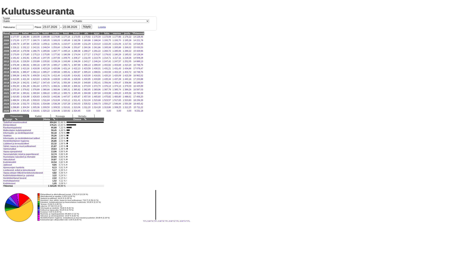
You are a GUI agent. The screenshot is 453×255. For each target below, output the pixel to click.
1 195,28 (127, 40)
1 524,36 (15, 104)
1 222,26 (106, 44)
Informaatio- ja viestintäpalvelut (18, 133)
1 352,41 (96, 83)
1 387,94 (15, 93)
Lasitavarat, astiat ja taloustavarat (19, 170)
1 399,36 (15, 76)
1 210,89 (76, 44)
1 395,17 (55, 65)
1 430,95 (86, 79)
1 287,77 (55, 51)
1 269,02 (127, 47)
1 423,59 (86, 68)
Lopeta (102, 27)
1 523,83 (127, 100)
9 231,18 (139, 111)
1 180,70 (35, 40)
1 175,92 (86, 37)
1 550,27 (106, 104)
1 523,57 (106, 100)
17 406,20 (138, 97)
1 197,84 (25, 44)
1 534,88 (45, 104)
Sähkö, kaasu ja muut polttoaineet (19, 146)
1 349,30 (76, 83)
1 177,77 (25, 40)
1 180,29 (117, 54)
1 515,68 (96, 100)
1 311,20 (86, 107)
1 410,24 (127, 65)
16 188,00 (138, 83)
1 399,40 (96, 65)
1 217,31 (127, 44)
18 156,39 (138, 100)
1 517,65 (117, 100)
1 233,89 (35, 61)
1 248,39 (76, 61)
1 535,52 (86, 104)
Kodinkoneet (9, 183)
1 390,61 (25, 93)
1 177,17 (86, 54)
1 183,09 (35, 37)
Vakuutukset (9, 159)
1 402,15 (117, 72)
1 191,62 (15, 58)
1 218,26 (127, 58)
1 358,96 (127, 83)
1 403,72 (127, 72)
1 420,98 (55, 68)
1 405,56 (127, 93)
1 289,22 (127, 51)
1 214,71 (106, 58)
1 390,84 (35, 93)
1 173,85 (25, 54)
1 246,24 (96, 61)
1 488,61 (127, 97)
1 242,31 (35, 47)
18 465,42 (138, 104)
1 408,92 (15, 68)
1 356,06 (106, 83)
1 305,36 (35, 107)
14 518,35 (138, 44)
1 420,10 (106, 76)
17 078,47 (138, 68)
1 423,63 (35, 79)
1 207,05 (45, 58)
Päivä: (38, 27)
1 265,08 (106, 47)
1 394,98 (86, 93)
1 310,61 (66, 107)
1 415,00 (86, 76)
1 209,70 (66, 58)
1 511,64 (45, 100)
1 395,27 (45, 72)
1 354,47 (117, 83)
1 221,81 (15, 61)
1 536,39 (55, 104)
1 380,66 (45, 90)
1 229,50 (25, 61)
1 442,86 (55, 97)
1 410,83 (15, 97)
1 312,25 (127, 107)
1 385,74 (117, 90)
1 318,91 (35, 111)
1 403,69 (117, 65)
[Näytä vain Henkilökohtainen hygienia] (67, 141)
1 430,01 (96, 68)
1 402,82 (106, 65)
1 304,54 (25, 107)
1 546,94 (117, 104)
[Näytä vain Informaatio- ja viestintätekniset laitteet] (67, 138)
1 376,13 (106, 86)
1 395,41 (66, 72)
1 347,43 (45, 83)
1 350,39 (66, 83)
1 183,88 (86, 40)
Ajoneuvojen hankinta (13, 167)
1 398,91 (96, 72)
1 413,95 (66, 76)
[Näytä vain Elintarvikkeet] (71, 125)
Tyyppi (6, 18)
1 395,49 (76, 93)
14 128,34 (138, 54)
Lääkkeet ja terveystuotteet (16, 144)
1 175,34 (96, 37)
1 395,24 (86, 72)
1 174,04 (76, 54)
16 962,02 (138, 76)
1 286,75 (35, 51)
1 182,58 (76, 40)
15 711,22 (138, 107)
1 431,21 (106, 68)
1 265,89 (117, 47)
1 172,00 (15, 40)
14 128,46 (138, 37)
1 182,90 (25, 37)
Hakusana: (9, 27)
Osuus (77, 119)
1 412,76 (45, 76)
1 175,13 (35, 54)
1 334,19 (15, 83)
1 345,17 (35, 83)
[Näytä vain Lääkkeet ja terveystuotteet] (67, 144)
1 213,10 (96, 44)
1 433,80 (96, 79)
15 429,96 (138, 51)
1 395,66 (55, 72)
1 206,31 (55, 44)
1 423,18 (45, 68)
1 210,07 (66, 44)
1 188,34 (96, 40)
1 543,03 (76, 104)
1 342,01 (25, 83)
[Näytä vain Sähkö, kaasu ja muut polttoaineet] (67, 146)
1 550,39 (127, 104)
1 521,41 (76, 100)
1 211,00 (86, 58)
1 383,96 (55, 90)
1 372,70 (96, 86)
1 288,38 (76, 51)
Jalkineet (7, 165)
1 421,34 (25, 79)
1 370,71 (45, 86)
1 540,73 (96, 104)
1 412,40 (55, 76)
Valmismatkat (9, 149)
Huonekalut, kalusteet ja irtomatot (19, 157)
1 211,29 (86, 44)
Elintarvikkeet (9, 125)
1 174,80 (55, 37)
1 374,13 (117, 86)
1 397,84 (96, 93)
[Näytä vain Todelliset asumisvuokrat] (85, 122)
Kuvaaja (60, 116)
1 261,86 (96, 47)
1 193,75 (106, 40)
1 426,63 (35, 97)
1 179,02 (106, 54)
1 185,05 (45, 40)
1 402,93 (106, 72)
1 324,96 (55, 111)
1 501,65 (25, 100)
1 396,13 (86, 65)
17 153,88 (138, 79)
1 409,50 (35, 76)
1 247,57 (117, 61)
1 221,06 (117, 44)
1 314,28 (96, 107)
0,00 (88, 111)
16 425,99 (138, 86)
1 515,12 (66, 100)
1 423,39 (127, 76)
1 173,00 (15, 54)
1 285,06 (117, 51)
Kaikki (38, 116)
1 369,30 (66, 86)
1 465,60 (96, 97)
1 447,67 (66, 97)
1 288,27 (86, 51)
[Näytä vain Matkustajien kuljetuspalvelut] (68, 130)
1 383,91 (25, 65)
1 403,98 (106, 93)
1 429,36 (45, 79)
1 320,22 (45, 111)
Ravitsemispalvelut (12, 128)
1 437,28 (117, 79)
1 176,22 (127, 37)
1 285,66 (45, 51)
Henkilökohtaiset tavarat (14, 178)
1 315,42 (25, 111)
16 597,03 (138, 90)
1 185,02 (127, 54)
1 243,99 (66, 61)
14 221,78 (138, 40)
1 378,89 (35, 90)
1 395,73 (66, 93)
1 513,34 (86, 100)
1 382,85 (86, 90)
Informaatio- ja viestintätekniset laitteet (21, 138)
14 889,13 (138, 61)
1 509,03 (35, 100)
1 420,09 (117, 76)
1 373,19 (15, 90)
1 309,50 (45, 107)
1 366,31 (55, 86)
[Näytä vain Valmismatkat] (67, 149)
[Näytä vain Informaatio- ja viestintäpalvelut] (68, 133)
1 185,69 (66, 40)
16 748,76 (138, 65)
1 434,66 (127, 68)
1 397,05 (45, 65)
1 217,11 (117, 58)
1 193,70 (117, 40)
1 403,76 (25, 76)
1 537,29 (66, 104)
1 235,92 (45, 61)
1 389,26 (127, 90)
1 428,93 (55, 79)
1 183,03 (55, 40)
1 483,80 (117, 97)
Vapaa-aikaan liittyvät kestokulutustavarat (23, 173)
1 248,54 (45, 47)
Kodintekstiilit (9, 162)
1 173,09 (106, 37)
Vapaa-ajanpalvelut (12, 152)
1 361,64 (35, 86)
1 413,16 (25, 68)
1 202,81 (25, 58)
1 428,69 (76, 79)
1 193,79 (15, 44)
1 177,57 (15, 37)
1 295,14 (66, 51)
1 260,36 (86, 47)
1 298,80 (15, 107)
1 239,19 (55, 61)
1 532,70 (25, 104)
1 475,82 (106, 97)
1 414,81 (76, 76)
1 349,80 (86, 83)
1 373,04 (86, 86)
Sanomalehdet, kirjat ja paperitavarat (21, 154)
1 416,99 (25, 97)
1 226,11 (15, 47)
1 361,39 (25, 86)
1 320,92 (66, 111)
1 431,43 (117, 68)
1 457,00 (86, 97)
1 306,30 (15, 111)
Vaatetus (7, 136)
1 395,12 (55, 93)
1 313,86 (106, 107)
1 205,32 (35, 44)
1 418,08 (35, 68)
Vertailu (82, 116)
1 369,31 (76, 86)
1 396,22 (45, 93)
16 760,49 (138, 93)
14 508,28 (138, 58)
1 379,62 (25, 90)
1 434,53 (45, 97)
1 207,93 (55, 58)
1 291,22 (96, 51)
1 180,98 (45, 37)
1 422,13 (76, 68)
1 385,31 (66, 90)
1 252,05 (127, 61)
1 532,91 (35, 104)
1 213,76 (96, 58)
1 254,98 (66, 47)
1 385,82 (76, 90)
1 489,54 (15, 100)
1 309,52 (55, 107)
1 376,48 (15, 65)
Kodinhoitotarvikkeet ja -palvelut (18, 175)
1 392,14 (35, 72)
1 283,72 (106, 51)
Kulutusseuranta (37, 11)
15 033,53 (138, 47)
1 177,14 (66, 37)
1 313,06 (76, 107)
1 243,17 (86, 61)
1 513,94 (55, 100)
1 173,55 (76, 37)
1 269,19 (15, 51)
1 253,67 (76, 47)
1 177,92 (55, 54)
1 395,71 (66, 65)
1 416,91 (96, 76)
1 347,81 (55, 83)
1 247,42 (106, 61)
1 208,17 (76, 58)
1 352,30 (15, 86)
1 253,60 (55, 47)
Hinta (47, 119)
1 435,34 (106, 79)
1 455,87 (76, 97)
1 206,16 (35, 58)
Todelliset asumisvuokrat (15, 122)
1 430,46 (66, 79)
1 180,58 (66, 54)
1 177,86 (117, 37)
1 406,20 (117, 93)
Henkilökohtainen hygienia (16, 141)
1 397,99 (76, 65)
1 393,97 (76, 72)
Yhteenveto (16, 116)
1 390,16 (35, 65)
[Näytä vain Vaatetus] (67, 136)
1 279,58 (25, 51)
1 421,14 (66, 68)
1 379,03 (127, 86)
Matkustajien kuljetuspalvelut (17, 130)
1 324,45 (76, 111)
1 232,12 (25, 47)
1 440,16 (127, 79)
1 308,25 (117, 107)
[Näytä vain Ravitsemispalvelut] (69, 128)
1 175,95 (45, 54)
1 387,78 (106, 90)
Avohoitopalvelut (11, 181)
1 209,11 (45, 44)
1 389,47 (25, 72)
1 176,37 (96, 54)
